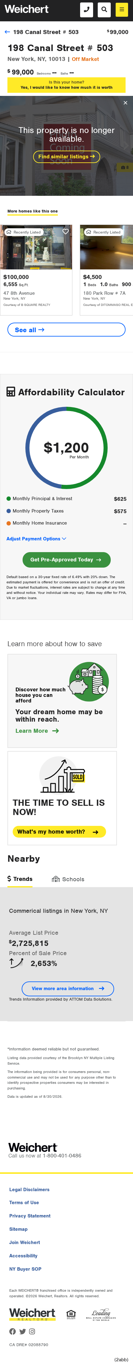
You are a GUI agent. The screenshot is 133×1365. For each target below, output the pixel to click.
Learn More (37, 731)
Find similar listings (64, 156)
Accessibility (23, 1256)
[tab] (19, 881)
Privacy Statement (29, 1216)
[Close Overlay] (125, 103)
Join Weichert (24, 1242)
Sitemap (18, 1229)
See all (26, 330)
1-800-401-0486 (62, 1155)
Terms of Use (24, 1203)
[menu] (121, 9)
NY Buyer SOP (25, 1269)
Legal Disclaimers (29, 1190)
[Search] (104, 9)
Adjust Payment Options (33, 539)
